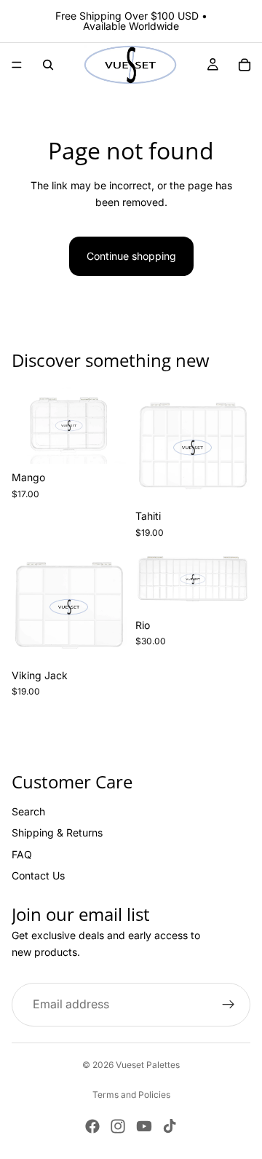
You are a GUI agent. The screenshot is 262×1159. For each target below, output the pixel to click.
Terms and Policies (131, 1094)
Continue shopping (131, 256)
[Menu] (16, 65)
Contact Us (38, 875)
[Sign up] (228, 1005)
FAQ (22, 854)
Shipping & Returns (57, 833)
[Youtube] (144, 1126)
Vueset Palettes (148, 1064)
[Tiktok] (169, 1126)
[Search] (48, 65)
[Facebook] (92, 1126)
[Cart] (245, 65)
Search (28, 811)
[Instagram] (118, 1126)
